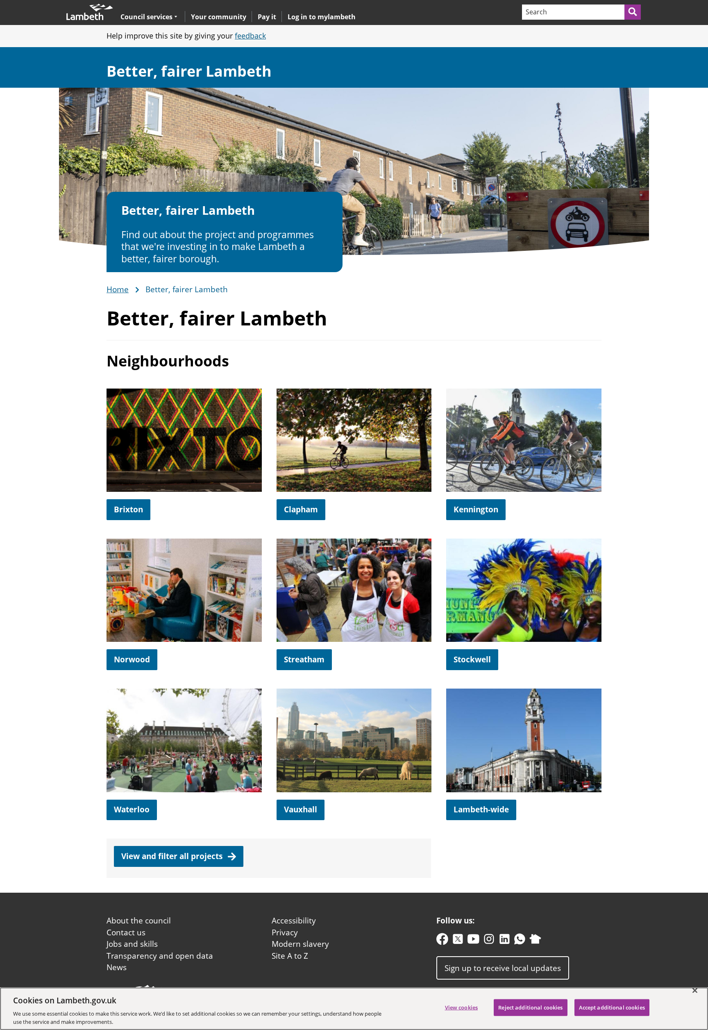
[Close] (695, 991)
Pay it (267, 16)
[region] (354, 1008)
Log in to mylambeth (322, 16)
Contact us (126, 932)
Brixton (128, 509)
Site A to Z (290, 955)
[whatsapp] (520, 940)
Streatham (304, 659)
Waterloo (132, 809)
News (117, 967)
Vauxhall (300, 809)
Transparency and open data (160, 955)
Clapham (301, 509)
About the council (139, 920)
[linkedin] (505, 940)
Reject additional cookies (530, 1007)
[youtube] (473, 940)
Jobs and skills (132, 944)
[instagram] (489, 940)
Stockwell (472, 659)
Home (118, 290)
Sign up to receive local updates (503, 967)
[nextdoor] (535, 940)
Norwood (132, 659)
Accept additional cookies (612, 1007)
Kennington (476, 509)
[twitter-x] (458, 940)
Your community (218, 16)
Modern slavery (300, 944)
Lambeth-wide (481, 809)
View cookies (461, 1007)
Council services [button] (146, 16)
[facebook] (442, 940)
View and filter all (173, 856)
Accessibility (294, 920)
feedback (250, 36)
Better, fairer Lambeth (189, 71)
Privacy (285, 932)
